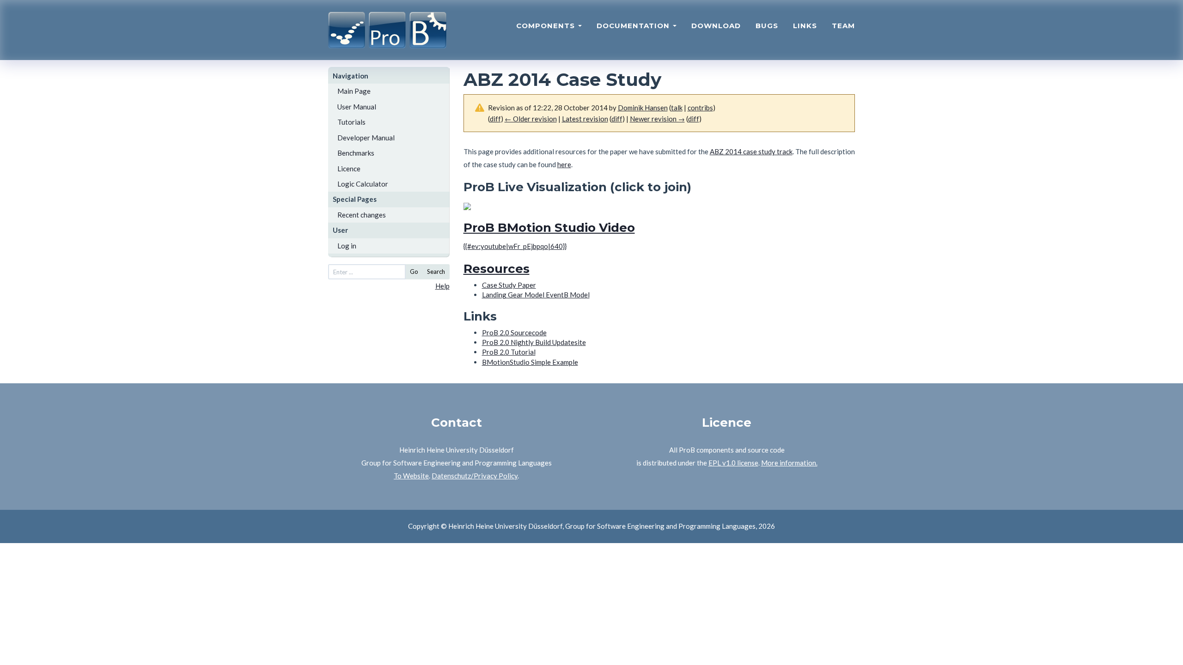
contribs (700, 107)
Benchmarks (355, 153)
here (564, 164)
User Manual (356, 107)
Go (414, 271)
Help (442, 286)
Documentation (634, 25)
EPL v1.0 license (733, 463)
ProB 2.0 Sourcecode (514, 332)
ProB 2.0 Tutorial (509, 352)
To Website (411, 476)
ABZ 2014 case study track (751, 151)
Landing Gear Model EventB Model (536, 294)
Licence (348, 168)
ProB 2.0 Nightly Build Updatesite (534, 342)
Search (436, 271)
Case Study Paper (509, 285)
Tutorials (351, 122)
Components (546, 25)
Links (805, 25)
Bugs (767, 25)
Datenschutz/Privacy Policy (475, 476)
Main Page (354, 91)
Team (843, 25)
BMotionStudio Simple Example (530, 362)
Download (716, 25)
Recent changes (361, 215)
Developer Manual (366, 137)
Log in (346, 246)
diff (693, 119)
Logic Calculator (362, 184)
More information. (789, 463)
